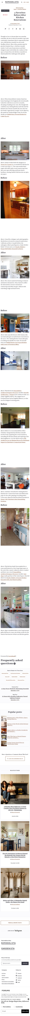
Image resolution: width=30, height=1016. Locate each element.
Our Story (4, 973)
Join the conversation (16, 758)
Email (19, 982)
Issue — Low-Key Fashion (20, 9)
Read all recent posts (15, 922)
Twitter (19, 980)
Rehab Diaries (22, 676)
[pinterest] (12, 28)
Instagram (20, 975)
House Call (7, 676)
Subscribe (25, 1011)
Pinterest (19, 973)
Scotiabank (11, 656)
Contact (3, 975)
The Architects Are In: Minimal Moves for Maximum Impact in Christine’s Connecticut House (15, 440)
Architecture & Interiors (15, 673)
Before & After (19, 7)
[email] (20, 28)
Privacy (3, 979)
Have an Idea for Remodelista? (8, 983)
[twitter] (16, 28)
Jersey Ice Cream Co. (7, 164)
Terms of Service (5, 977)
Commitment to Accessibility (8, 981)
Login (27, 2)
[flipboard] (5, 28)
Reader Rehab (14, 676)
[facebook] (9, 28)
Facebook (20, 977)
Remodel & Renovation (10, 680)
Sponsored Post (5, 673)
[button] (22, 2)
